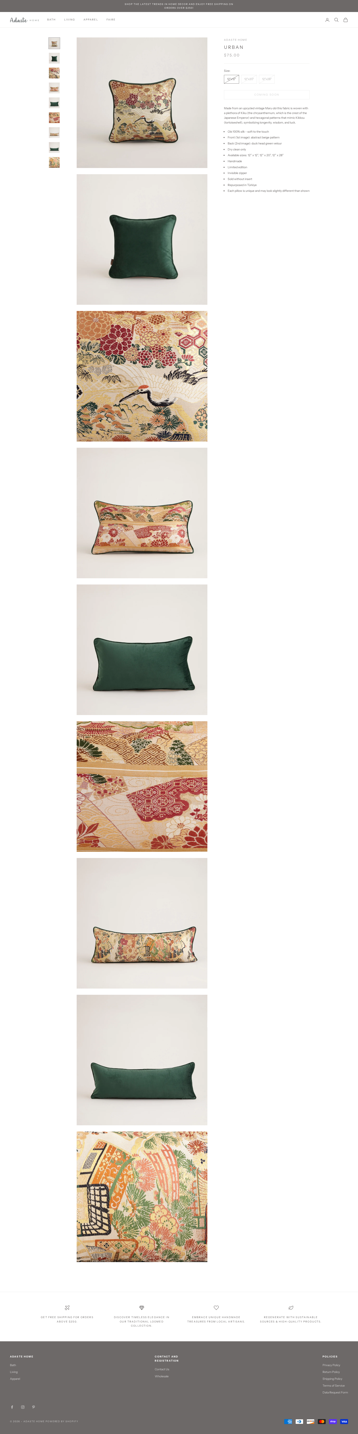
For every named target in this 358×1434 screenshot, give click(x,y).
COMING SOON (266, 94)
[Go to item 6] (54, 118)
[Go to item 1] (54, 43)
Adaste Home (235, 39)
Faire (111, 19)
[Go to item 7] (54, 132)
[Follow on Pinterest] (33, 1407)
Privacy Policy (331, 1365)
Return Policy (331, 1372)
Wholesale (162, 1376)
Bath (51, 19)
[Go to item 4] (54, 88)
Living (14, 1372)
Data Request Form (335, 1392)
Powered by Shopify (62, 1421)
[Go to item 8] (54, 147)
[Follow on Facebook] (12, 1407)
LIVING (69, 19)
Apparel (90, 19)
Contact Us (162, 1369)
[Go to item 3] (54, 73)
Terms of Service (334, 1385)
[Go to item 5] (54, 103)
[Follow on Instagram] (23, 1407)
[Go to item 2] (54, 58)
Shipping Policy (332, 1379)
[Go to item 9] (54, 162)
